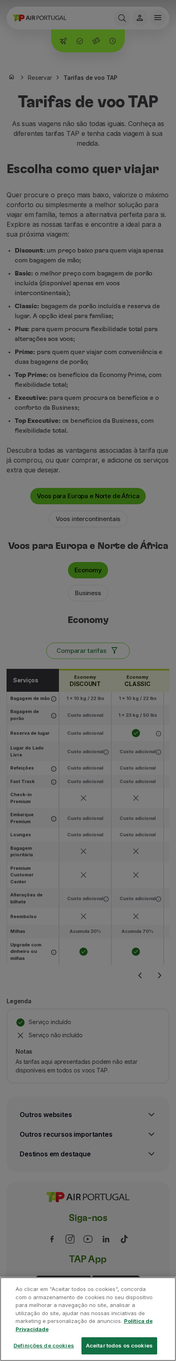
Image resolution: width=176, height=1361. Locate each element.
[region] (88, 1319)
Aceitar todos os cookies (119, 1345)
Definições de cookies (44, 1345)
